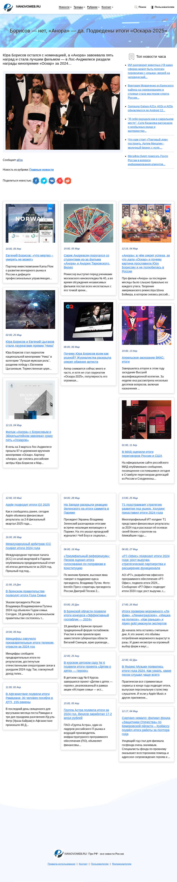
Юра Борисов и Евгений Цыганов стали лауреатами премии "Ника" (30, 343)
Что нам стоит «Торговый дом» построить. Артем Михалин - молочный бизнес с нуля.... (148, 143)
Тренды (78, 7)
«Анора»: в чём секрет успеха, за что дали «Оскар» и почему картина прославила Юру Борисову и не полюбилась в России (146, 263)
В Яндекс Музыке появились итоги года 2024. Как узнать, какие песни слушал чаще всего (146, 670)
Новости (64, 7)
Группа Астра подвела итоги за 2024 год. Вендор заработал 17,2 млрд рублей (88, 714)
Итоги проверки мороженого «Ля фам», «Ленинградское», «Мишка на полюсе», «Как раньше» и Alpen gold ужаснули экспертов (146, 617)
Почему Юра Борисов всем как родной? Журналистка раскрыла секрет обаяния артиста (87, 357)
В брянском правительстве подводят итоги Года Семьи (26, 593)
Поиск (142, 7)
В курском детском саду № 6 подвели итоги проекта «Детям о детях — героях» (87, 666)
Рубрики (92, 7)
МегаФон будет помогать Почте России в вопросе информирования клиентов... (148, 160)
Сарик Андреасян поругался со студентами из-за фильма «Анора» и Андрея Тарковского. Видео (87, 261)
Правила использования (61, 864)
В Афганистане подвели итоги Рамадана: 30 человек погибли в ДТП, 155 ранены (29, 698)
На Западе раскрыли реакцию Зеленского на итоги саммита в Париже (86, 508)
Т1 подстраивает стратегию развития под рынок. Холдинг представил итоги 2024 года (143, 508)
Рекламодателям (121, 864)
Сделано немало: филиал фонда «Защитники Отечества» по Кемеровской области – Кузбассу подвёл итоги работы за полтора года (146, 726)
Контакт (106, 7)
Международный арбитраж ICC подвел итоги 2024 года (28, 546)
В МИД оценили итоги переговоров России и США (142, 454)
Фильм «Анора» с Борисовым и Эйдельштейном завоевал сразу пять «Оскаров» (29, 436)
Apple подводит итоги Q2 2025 (28, 504)
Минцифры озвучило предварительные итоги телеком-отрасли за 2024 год (30, 642)
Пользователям (164, 7)
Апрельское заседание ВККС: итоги (143, 359)
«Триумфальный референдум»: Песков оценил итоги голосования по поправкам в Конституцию (87, 562)
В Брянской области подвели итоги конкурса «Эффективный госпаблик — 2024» (86, 615)
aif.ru (20, 159)
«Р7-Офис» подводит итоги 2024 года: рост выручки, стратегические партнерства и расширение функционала (146, 562)
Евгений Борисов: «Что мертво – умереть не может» (29, 257)
